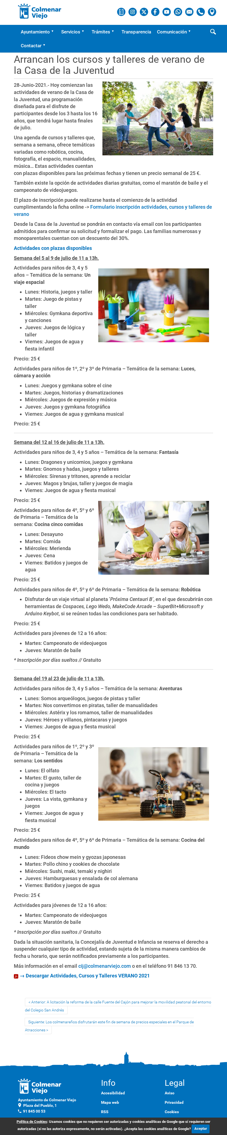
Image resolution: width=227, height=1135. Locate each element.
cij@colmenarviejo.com (104, 966)
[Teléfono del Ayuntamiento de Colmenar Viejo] (201, 11)
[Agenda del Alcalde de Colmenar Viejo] (121, 11)
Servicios (70, 32)
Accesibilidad (113, 1093)
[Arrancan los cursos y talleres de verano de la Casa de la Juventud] (157, 121)
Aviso (169, 1093)
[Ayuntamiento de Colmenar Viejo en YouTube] (167, 11)
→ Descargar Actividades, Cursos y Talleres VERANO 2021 (85, 976)
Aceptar (200, 1128)
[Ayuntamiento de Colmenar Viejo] (39, 11)
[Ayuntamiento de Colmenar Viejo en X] (144, 11)
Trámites (101, 32)
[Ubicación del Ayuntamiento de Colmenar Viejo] (212, 11)
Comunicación (172, 32)
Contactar (31, 45)
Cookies (172, 1112)
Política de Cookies (32, 1122)
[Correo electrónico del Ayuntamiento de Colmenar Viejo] (189, 11)
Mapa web (110, 1102)
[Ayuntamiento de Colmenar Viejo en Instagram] (133, 11)
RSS (105, 1112)
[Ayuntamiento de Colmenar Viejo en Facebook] (155, 11)
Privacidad (174, 1102)
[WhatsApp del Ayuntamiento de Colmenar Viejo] (178, 11)
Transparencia (136, 32)
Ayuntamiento (35, 32)
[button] (54, 32)
